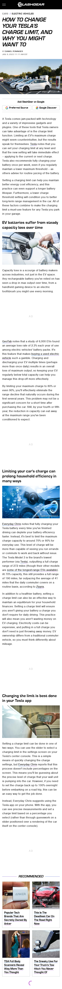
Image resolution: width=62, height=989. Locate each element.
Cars (5, 14)
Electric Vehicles (23, 14)
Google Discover (48, 107)
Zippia (40, 586)
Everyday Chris (11, 524)
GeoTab (7, 341)
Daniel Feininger (14, 51)
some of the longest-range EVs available (32, 570)
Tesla (33, 144)
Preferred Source (18, 107)
